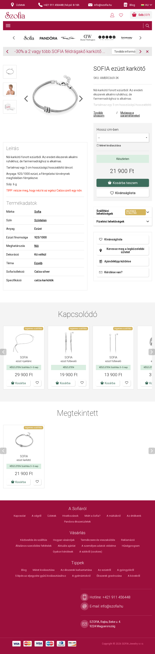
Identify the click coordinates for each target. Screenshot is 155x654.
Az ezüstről (104, 569)
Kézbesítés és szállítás (33, 539)
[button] (37, 383)
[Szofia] (15, 15)
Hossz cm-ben (107, 129)
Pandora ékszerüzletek (77, 521)
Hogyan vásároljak (64, 539)
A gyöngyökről (125, 569)
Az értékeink (134, 515)
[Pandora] (48, 38)
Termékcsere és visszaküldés (98, 539)
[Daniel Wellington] (87, 38)
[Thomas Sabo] (68, 38)
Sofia (37, 211)
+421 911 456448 (116, 597)
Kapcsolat (20, 515)
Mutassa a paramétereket (130, 114)
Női (36, 245)
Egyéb (38, 263)
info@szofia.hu (112, 606)
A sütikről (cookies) (90, 551)
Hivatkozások (70, 515)
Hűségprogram (131, 545)
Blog (24, 569)
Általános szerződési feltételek (34, 545)
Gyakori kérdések (63, 551)
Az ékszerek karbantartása (76, 569)
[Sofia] (29, 38)
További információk (127, 51)
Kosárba (20, 383)
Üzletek (51, 515)
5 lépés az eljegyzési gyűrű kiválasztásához (40, 575)
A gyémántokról (81, 575)
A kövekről (134, 575)
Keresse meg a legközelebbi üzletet (125, 250)
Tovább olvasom (98, 114)
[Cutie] (107, 38)
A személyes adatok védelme (99, 545)
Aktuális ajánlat (66, 545)
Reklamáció (128, 539)
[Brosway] (127, 38)
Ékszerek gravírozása (109, 575)
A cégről (36, 515)
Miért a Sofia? (93, 515)
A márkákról (114, 515)
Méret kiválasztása (110, 145)
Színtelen (40, 220)
